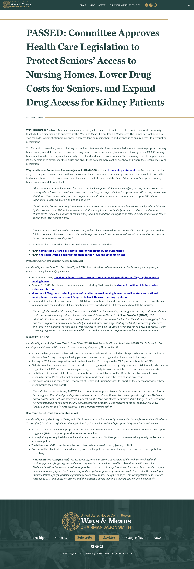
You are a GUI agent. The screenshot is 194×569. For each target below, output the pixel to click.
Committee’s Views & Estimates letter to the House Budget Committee (81, 250)
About (83, 5)
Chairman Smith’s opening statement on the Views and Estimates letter (82, 254)
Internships (36, 538)
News (92, 5)
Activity (102, 5)
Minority (60, 538)
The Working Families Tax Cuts (125, 5)
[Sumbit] (189, 5)
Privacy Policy (133, 538)
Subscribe (85, 537)
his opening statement (121, 170)
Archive (109, 537)
